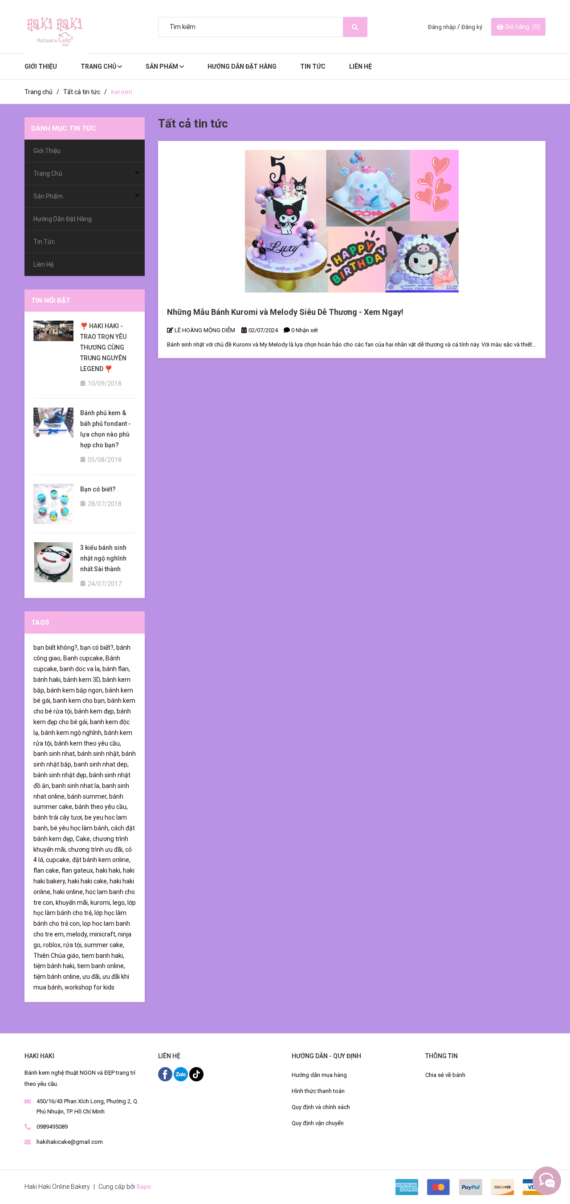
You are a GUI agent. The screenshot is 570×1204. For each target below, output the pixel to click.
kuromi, (100, 902)
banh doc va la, (80, 668)
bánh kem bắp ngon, (75, 690)
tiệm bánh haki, (54, 965)
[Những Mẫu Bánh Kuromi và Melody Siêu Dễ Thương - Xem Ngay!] (352, 221)
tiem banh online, (101, 965)
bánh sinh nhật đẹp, (60, 775)
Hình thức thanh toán (318, 1091)
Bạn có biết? (98, 489)
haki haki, (109, 870)
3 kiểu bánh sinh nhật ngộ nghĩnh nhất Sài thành (103, 558)
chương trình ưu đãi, (96, 849)
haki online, (68, 891)
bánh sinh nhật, (98, 753)
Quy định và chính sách (321, 1107)
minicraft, (103, 934)
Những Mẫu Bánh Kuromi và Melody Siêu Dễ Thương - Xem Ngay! (285, 312)
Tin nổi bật (50, 301)
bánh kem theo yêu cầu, (87, 743)
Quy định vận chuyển (318, 1123)
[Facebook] (166, 1073)
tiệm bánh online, (57, 976)
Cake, (83, 838)
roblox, (52, 944)
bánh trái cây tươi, (58, 817)
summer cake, (104, 944)
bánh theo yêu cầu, (101, 806)
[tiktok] (196, 1073)
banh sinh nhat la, (76, 785)
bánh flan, (116, 668)
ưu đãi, (91, 976)
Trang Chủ (99, 66)
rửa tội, (73, 944)
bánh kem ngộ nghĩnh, (72, 732)
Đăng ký (471, 27)
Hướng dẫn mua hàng (319, 1075)
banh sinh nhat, (54, 753)
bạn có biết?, (97, 647)
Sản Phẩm (162, 66)
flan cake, (46, 870)
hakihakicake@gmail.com (70, 1141)
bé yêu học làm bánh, (80, 828)
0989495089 (52, 1126)
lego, (119, 902)
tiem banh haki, (102, 955)
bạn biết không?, (56, 647)
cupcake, (58, 859)
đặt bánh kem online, (101, 859)
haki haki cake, (88, 881)
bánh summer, (87, 796)
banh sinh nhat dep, (101, 764)
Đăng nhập (442, 27)
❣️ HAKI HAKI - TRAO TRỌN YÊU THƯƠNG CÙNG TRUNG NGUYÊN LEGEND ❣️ (103, 347)
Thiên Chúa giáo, (56, 955)
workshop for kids (89, 987)
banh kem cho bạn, (79, 700)
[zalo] (181, 1073)
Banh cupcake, (83, 658)
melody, (77, 934)
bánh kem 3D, (82, 679)
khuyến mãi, (72, 902)
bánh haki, (47, 679)
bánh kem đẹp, (94, 711)
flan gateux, (77, 870)
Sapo (143, 1186)
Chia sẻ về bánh (445, 1075)
